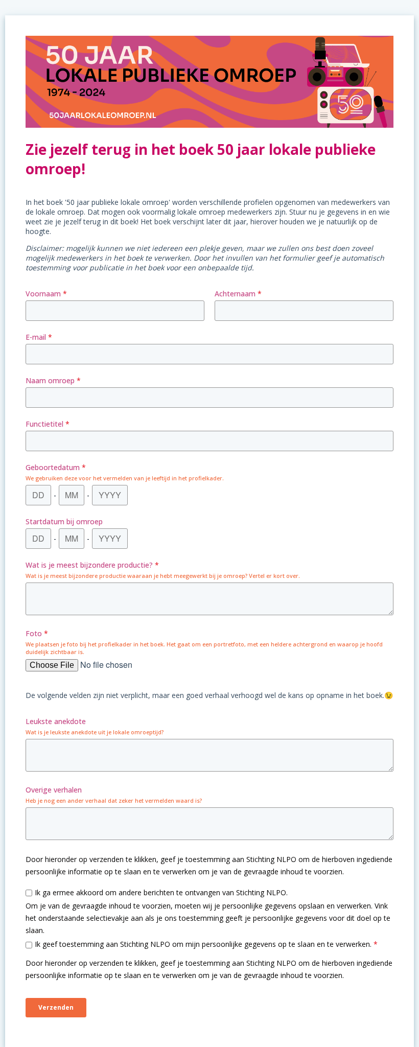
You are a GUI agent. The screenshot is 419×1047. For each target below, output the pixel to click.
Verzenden (56, 1007)
